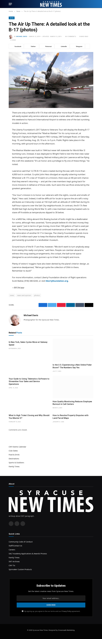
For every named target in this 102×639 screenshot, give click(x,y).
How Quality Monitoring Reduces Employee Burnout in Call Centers (72, 402)
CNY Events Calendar (17, 447)
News (12, 18)
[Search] (92, 4)
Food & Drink (14, 454)
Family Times (14, 466)
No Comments (70, 36)
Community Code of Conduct (21, 542)
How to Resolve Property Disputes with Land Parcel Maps (70, 416)
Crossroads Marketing (66, 630)
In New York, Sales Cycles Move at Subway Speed (28, 343)
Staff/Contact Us (15, 546)
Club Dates (13, 451)
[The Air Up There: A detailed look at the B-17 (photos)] (51, 79)
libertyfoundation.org (57, 280)
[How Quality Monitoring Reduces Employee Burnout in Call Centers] (73, 387)
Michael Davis (21, 36)
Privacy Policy (66, 611)
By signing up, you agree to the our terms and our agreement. (52, 611)
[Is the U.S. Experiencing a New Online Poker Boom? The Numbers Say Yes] (73, 350)
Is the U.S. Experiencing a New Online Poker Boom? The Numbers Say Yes (72, 366)
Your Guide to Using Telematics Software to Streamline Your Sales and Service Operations (29, 381)
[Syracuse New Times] (51, 4)
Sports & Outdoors (16, 462)
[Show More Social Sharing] (87, 46)
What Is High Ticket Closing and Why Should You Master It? (29, 416)
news (12, 295)
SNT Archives (14, 561)
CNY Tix (12, 565)
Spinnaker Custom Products (20, 569)
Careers (12, 549)
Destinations (14, 458)
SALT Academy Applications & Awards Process (28, 553)
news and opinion (24, 295)
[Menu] (10, 4)
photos (37, 295)
